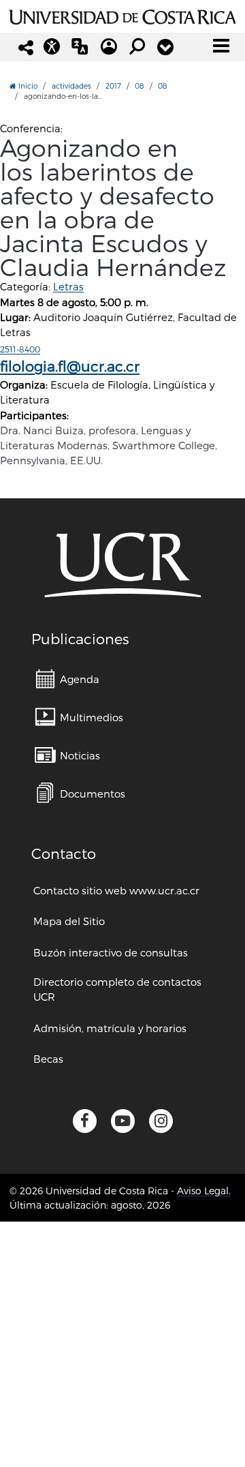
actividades (71, 85)
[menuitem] (67, 679)
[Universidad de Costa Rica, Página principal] (122, 15)
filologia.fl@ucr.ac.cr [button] (70, 365)
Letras (68, 286)
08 (139, 85)
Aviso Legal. (204, 1190)
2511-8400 (20, 349)
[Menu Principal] (221, 45)
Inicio (26, 85)
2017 (113, 85)
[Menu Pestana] (165, 47)
